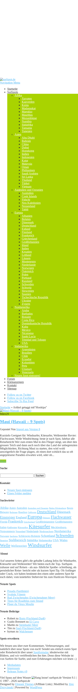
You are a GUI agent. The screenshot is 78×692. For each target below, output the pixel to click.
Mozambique (29, 118)
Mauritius (27, 114)
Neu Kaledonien (31, 202)
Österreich (28, 271)
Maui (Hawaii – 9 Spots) (22, 421)
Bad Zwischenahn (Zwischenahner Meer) (31, 597)
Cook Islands (29, 196)
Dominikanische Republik (37, 323)
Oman (25, 167)
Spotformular (40, 652)
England (21, 517)
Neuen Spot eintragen (19, 490)
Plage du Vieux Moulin (20, 604)
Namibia (27, 121)
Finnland (27, 232)
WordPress (36, 687)
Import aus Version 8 (28, 429)
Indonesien (28, 157)
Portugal (26, 277)
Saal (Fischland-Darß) (28, 628)
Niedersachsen (46, 531)
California (32, 512)
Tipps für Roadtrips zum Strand (25, 600)
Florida (3, 521)
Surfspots (12, 92)
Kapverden (28, 101)
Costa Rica (28, 320)
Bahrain (26, 140)
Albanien (27, 215)
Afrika (18, 95)
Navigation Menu (10, 82)
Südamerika (21, 346)
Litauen (26, 258)
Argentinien (28, 349)
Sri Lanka (27, 176)
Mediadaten (14, 664)
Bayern (70, 508)
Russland (27, 281)
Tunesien (27, 131)
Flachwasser (61, 517)
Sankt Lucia (29, 336)
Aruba (25, 310)
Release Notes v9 (17, 671)
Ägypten (27, 98)
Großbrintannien (45, 521)
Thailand (27, 180)
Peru (24, 365)
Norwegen (28, 268)
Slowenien (28, 290)
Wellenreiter (19, 546)
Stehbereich (17, 540)
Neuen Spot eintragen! (27, 375)
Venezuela (28, 372)
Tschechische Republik (35, 297)
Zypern (26, 303)
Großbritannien (30, 241)
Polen (25, 274)
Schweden (28, 284)
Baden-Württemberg (57, 508)
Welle (5, 545)
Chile (25, 355)
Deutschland (29, 225)
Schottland (48, 536)
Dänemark (28, 222)
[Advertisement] (39, 39)
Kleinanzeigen (15, 382)
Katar (25, 160)
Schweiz (27, 287)
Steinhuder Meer (28, 624)
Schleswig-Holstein (29, 535)
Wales (63, 540)
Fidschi (26, 199)
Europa (19, 212)
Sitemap (12, 388)
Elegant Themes (24, 684)
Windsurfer (40, 545)
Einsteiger (7, 517)
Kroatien (27, 251)
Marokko (27, 111)
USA (25, 342)
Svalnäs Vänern (16, 594)
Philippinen (28, 170)
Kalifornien (12, 527)
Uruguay (27, 369)
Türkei (25, 183)
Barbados (27, 313)
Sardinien (14, 536)
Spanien (26, 294)
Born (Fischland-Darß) (32, 618)
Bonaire (26, 316)
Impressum (13, 668)
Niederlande (29, 264)
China (25, 144)
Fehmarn (46, 518)
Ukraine (26, 300)
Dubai (25, 147)
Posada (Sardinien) (18, 591)
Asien (18, 134)
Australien (28, 193)
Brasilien (27, 352)
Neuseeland (28, 206)
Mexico (26, 329)
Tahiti (25, 209)
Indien (25, 153)
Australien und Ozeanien (29, 189)
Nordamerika (22, 307)
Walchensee (26, 631)
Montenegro (29, 261)
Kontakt (12, 385)
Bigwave (4, 512)
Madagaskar (29, 108)
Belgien (26, 219)
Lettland (26, 254)
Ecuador (26, 359)
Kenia (25, 105)
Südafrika (27, 124)
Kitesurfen (23, 527)
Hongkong (28, 150)
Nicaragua (28, 333)
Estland (26, 228)
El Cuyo (34, 621)
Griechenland (29, 238)
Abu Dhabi (28, 137)
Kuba (25, 326)
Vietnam (26, 186)
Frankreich (28, 235)
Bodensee (14, 512)
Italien (25, 248)
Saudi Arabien (30, 173)
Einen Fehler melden (19, 493)
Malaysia (27, 163)
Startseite (12, 88)
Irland (25, 245)
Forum (11, 378)
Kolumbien (28, 362)
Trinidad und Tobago (34, 339)
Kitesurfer (39, 526)
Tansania (27, 127)
